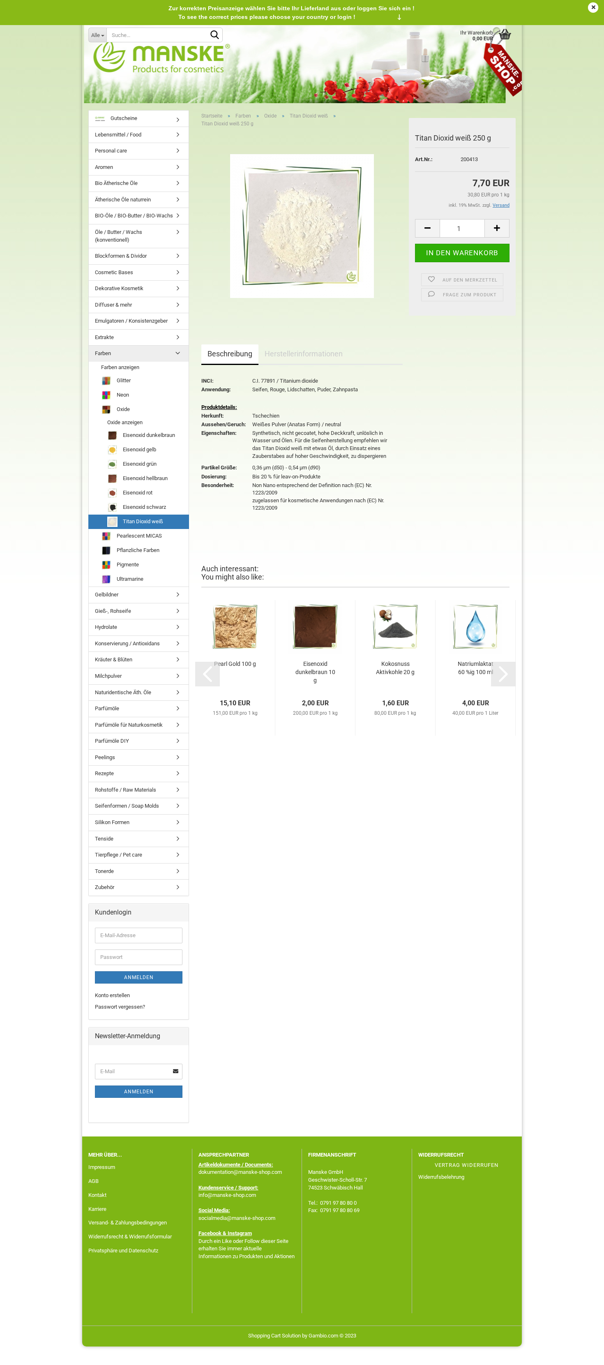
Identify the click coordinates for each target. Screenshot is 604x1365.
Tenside (104, 839)
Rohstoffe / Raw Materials (125, 790)
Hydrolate (106, 627)
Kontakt (97, 1195)
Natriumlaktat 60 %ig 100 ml (475, 668)
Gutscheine (123, 118)
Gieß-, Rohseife (113, 611)
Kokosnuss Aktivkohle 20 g (395, 668)
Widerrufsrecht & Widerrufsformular (130, 1236)
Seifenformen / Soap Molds (127, 806)
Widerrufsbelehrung (441, 1177)
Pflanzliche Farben (137, 550)
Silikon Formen (112, 822)
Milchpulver (108, 676)
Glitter (123, 380)
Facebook (209, 1233)
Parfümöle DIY (112, 741)
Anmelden (139, 977)
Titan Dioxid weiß (142, 521)
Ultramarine (129, 579)
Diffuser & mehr (113, 305)
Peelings (105, 757)
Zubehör (104, 887)
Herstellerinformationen (304, 353)
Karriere (97, 1209)
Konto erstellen (112, 995)
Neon (122, 395)
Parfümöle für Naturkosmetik (129, 725)
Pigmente (127, 564)
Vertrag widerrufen (466, 1165)
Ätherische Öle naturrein (123, 199)
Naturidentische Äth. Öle (123, 692)
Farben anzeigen (120, 367)
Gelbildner (106, 594)
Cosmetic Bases (114, 272)
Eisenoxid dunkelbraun (148, 435)
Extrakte (104, 337)
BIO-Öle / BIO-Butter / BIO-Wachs (134, 215)
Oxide (122, 409)
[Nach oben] (581, 1353)
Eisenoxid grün (139, 464)
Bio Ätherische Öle (116, 183)
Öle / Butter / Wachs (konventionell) (118, 236)
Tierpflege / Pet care (118, 855)
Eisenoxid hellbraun (145, 478)
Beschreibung (229, 353)
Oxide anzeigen (125, 422)
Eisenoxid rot (137, 493)
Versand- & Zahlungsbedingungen (127, 1222)
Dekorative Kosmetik (119, 288)
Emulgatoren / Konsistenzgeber (131, 321)
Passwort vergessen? (120, 1007)
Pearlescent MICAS (138, 536)
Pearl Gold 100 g (235, 664)
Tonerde (104, 871)
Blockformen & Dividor (121, 256)
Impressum (101, 1167)
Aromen (104, 167)
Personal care (111, 151)
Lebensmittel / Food (118, 135)
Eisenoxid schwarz (144, 507)
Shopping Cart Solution (274, 1336)
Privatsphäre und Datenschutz (123, 1250)
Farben (103, 353)
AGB (93, 1181)
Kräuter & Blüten (113, 659)
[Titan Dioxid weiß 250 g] (302, 226)
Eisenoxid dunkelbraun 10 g (315, 672)
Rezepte (104, 773)
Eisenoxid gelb (139, 449)
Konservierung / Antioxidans (127, 643)
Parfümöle (107, 708)
